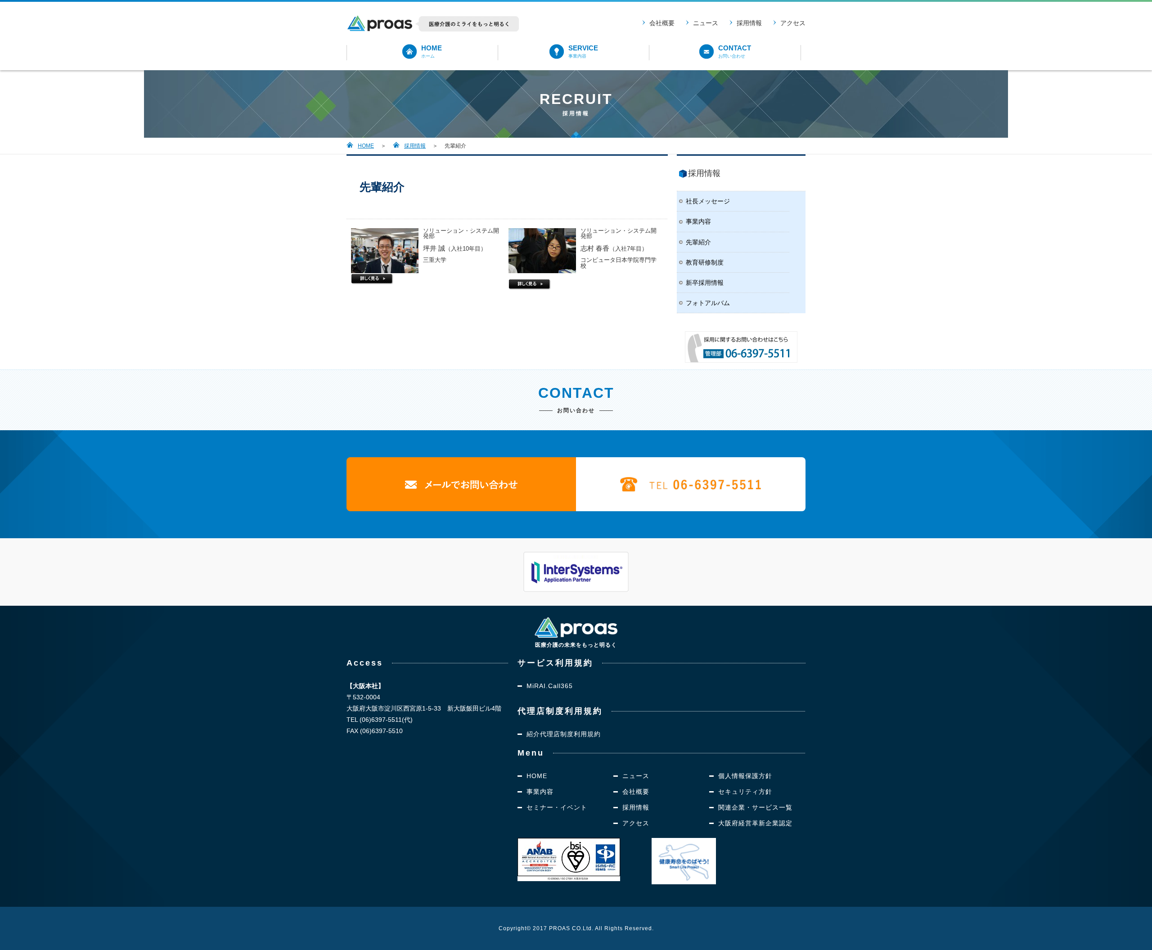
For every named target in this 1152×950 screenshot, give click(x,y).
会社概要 (662, 23)
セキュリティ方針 (745, 791)
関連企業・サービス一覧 (755, 807)
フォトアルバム (708, 302)
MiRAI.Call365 (549, 685)
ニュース (705, 23)
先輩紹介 (698, 242)
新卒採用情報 (705, 282)
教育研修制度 (705, 262)
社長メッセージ (708, 201)
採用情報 (749, 23)
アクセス (793, 23)
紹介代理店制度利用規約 (563, 734)
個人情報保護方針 (745, 775)
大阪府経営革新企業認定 (755, 823)
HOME (366, 146)
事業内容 (698, 221)
